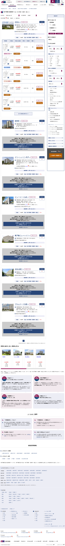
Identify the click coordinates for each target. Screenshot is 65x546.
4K (57, 63)
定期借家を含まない (54, 121)
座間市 (41, 480)
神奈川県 (14, 8)
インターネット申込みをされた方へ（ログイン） (54, 526)
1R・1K (51, 56)
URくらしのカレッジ (49, 513)
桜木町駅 (18, 458)
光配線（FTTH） (53, 103)
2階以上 (51, 90)
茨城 (4, 520)
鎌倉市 (15, 482)
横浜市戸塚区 (26, 477)
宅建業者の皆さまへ (49, 521)
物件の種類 (14, 516)
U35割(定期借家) (53, 113)
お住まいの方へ (48, 524)
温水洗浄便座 (52, 105)
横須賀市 (8, 482)
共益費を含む (52, 51)
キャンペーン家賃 (53, 126)
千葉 (4, 516)
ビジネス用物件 (37, 541)
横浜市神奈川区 (6, 453)
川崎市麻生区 (44, 470)
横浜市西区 (8, 475)
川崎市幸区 (15, 470)
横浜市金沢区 (20, 477)
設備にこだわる (51, 137)
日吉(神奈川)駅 (25, 458)
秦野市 (26, 480)
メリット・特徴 (15, 513)
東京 (4, 513)
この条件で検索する (55, 155)
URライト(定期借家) (54, 119)
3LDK (51, 63)
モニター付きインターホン (55, 96)
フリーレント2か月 (55, 134)
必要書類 (25, 513)
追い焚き (52, 97)
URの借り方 (39, 437)
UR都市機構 (16, 541)
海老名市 (37, 480)
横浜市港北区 (34, 453)
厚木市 (30, 480)
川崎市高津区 (26, 470)
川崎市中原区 (20, 470)
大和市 (33, 480)
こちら (26, 29)
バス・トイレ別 (53, 88)
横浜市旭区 (27, 475)
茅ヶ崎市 (23, 482)
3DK (58, 61)
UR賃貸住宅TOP (4, 8)
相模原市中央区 (15, 480)
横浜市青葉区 (27, 453)
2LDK (58, 60)
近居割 (51, 111)
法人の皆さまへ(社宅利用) (50, 519)
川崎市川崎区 (8, 470)
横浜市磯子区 (14, 477)
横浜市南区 (8, 477)
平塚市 (12, 482)
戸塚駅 (13, 458)
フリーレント (52, 131)
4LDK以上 (59, 65)
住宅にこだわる (51, 140)
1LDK (51, 58)
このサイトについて (60, 544)
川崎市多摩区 (32, 470)
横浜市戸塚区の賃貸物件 (22, 8)
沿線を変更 (52, 33)
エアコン (52, 94)
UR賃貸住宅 (23, 541)
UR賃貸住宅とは (14, 511)
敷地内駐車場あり (53, 92)
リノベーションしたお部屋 (55, 101)
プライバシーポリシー (50, 544)
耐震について (14, 518)
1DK (58, 56)
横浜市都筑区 (20, 453)
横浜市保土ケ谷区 (20, 475)
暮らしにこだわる (52, 143)
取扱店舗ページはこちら (23, 149)
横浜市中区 (13, 453)
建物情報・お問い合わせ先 (29, 33)
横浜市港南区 (32, 477)
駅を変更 (59, 33)
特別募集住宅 (47, 517)
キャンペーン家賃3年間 (56, 127)
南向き (51, 99)
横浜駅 (4, 458)
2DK (51, 60)
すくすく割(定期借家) (54, 115)
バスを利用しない (53, 73)
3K (50, 61)
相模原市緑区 (8, 480)
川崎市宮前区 (38, 470)
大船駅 (8, 458)
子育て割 (52, 117)
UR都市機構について (53, 541)
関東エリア (12, 508)
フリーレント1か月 (55, 132)
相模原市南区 (21, 480)
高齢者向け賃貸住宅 (52, 146)
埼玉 (4, 518)
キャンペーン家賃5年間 (56, 129)
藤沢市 (19, 482)
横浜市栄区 (38, 477)
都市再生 (44, 541)
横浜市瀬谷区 (32, 475)
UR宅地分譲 (29, 541)
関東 (10, 8)
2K (57, 58)
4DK (51, 65)
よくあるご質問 (48, 511)
